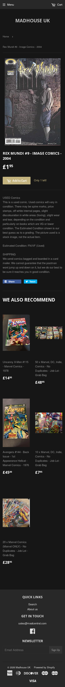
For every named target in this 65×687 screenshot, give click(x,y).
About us (32, 609)
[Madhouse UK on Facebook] (32, 632)
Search (32, 604)
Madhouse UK (32, 20)
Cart (59, 4)
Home (6, 36)
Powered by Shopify (44, 667)
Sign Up (55, 650)
